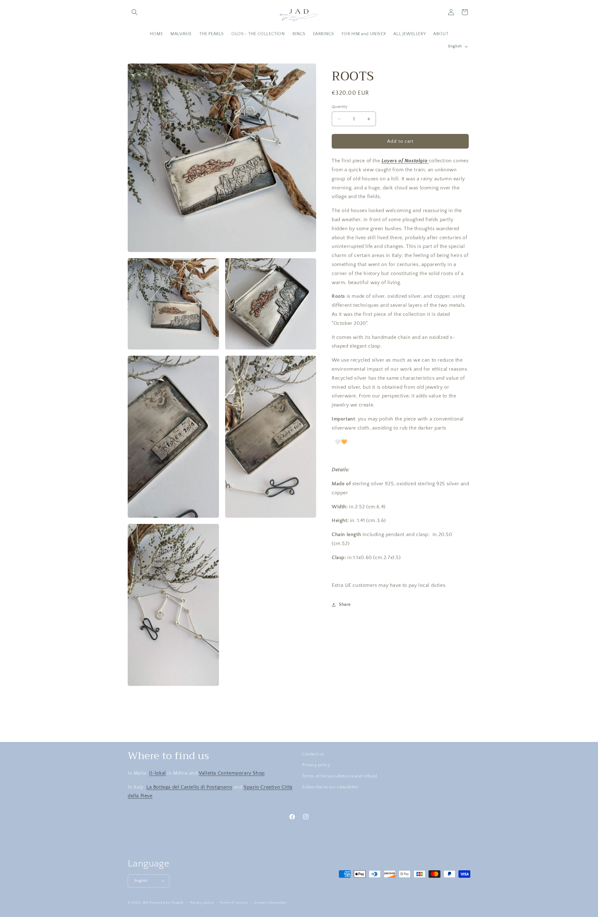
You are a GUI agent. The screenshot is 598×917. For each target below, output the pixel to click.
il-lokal (157, 773)
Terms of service (234, 902)
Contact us (313, 754)
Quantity (340, 106)
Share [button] (345, 604)
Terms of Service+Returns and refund (339, 775)
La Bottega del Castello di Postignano (189, 787)
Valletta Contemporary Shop (232, 773)
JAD (146, 903)
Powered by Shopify (167, 903)
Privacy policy (316, 765)
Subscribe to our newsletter (330, 786)
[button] (134, 12)
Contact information (270, 902)
